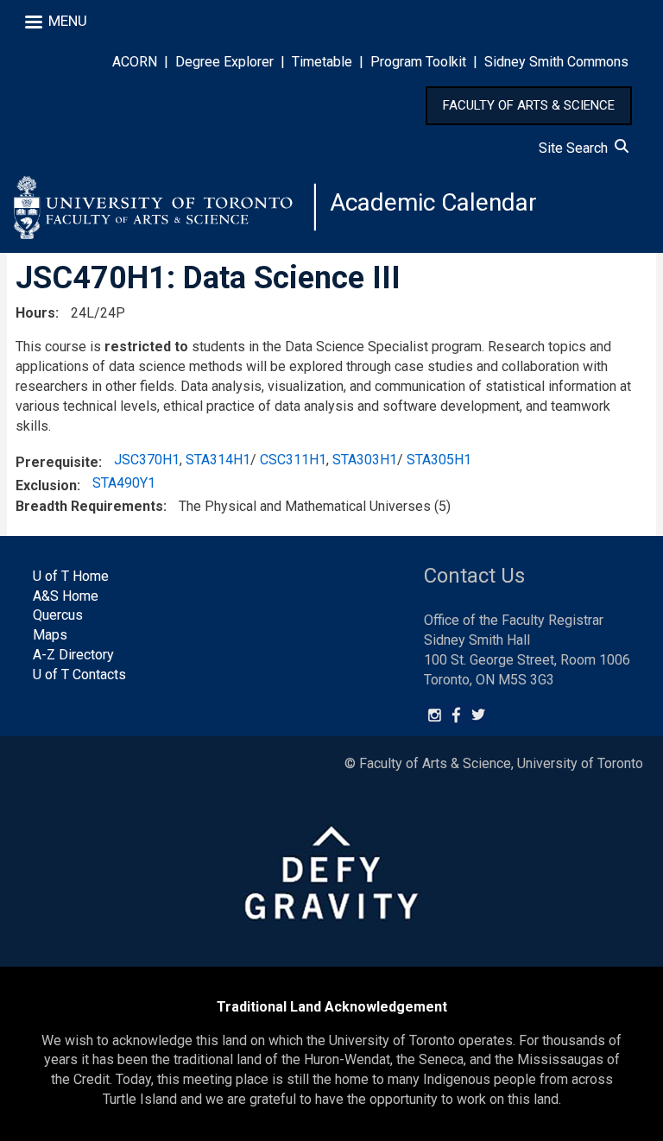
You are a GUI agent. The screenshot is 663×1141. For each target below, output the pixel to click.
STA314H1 (218, 459)
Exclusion (46, 485)
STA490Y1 (123, 483)
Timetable (322, 62)
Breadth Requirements (89, 506)
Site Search (577, 148)
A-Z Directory (73, 654)
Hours (35, 313)
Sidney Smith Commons (556, 62)
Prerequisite (57, 462)
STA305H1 (439, 459)
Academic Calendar (433, 202)
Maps (50, 635)
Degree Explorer (224, 62)
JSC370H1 (147, 459)
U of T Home (71, 576)
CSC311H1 (293, 459)
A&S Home (65, 596)
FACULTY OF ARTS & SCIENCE (529, 105)
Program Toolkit (418, 62)
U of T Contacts (79, 674)
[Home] (165, 207)
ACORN (134, 62)
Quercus (58, 615)
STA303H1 (364, 459)
